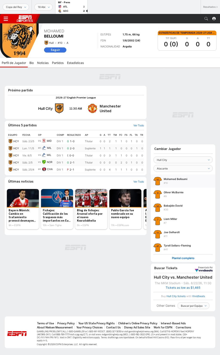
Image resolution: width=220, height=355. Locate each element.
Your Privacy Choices (89, 327)
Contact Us (113, 327)
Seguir (55, 49)
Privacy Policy (66, 323)
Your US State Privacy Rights (96, 323)
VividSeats (205, 267)
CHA (50, 169)
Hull (51, 42)
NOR (49, 162)
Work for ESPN (163, 327)
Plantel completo (183, 258)
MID (49, 140)
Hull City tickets (176, 296)
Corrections (183, 327)
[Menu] (6, 18)
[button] (206, 18)
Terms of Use (45, 323)
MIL (49, 148)
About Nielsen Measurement (55, 327)
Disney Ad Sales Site (137, 327)
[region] (75, 152)
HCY (16, 141)
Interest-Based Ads (173, 323)
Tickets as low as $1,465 (183, 287)
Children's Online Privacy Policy (137, 323)
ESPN (25, 18)
